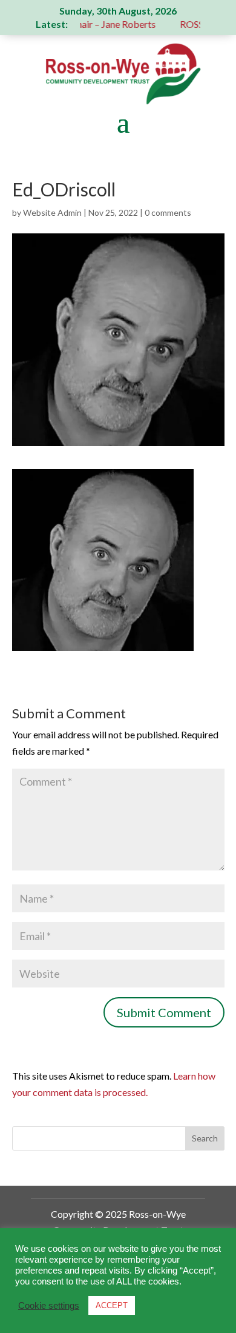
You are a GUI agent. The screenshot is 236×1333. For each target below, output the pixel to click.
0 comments (168, 212)
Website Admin (52, 212)
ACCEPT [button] (112, 1305)
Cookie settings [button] (48, 1306)
